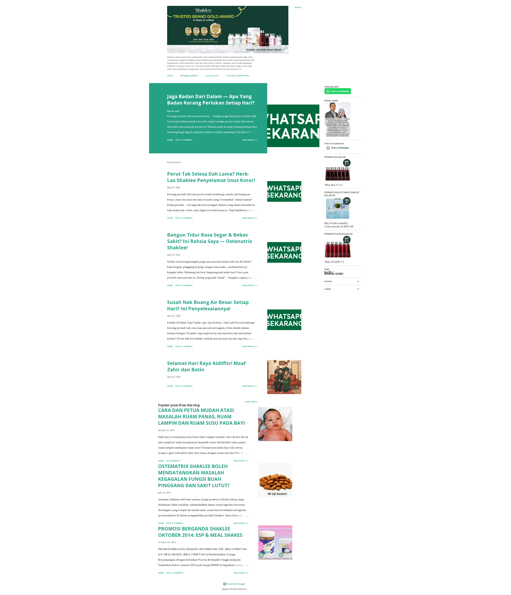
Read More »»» (250, 140)
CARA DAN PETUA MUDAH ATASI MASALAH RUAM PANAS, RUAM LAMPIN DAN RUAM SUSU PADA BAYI (201, 416)
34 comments (173, 460)
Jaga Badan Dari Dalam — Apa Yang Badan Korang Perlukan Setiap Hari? (211, 99)
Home (170, 75)
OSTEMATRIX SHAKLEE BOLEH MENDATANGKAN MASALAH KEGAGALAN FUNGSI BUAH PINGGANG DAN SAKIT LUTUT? (194, 476)
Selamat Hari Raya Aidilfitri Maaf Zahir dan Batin (206, 366)
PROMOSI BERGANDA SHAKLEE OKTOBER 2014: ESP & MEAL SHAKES (200, 531)
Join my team (212, 75)
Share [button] (170, 140)
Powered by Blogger (235, 584)
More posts (251, 401)
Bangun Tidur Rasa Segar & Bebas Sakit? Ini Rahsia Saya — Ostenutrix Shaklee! (209, 241)
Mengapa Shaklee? (189, 75)
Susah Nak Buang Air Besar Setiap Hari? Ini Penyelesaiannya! (208, 305)
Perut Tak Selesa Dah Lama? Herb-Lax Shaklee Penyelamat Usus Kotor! (211, 177)
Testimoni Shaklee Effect (237, 75)
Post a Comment (184, 140)
